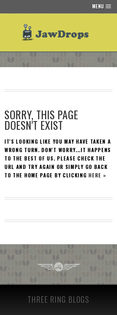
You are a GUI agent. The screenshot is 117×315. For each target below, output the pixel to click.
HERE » (97, 175)
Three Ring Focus (58, 266)
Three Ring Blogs (58, 299)
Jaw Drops (58, 32)
